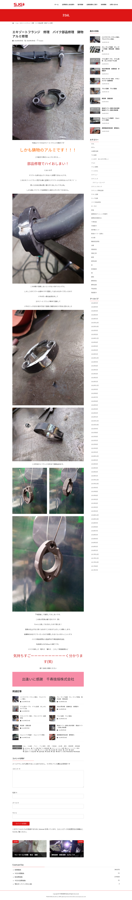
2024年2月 (94, 350)
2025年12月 (95, 322)
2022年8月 (94, 393)
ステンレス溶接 (44, 750)
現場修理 (94, 249)
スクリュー (94, 175)
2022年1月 (94, 417)
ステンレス (94, 178)
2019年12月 (95, 479)
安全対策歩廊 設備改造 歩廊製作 (67, 706)
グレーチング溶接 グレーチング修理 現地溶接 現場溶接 (110, 49)
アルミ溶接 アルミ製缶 (64, 716)
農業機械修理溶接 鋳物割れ (65, 735)
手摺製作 (94, 226)
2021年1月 (94, 452)
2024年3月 (94, 346)
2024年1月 (94, 354)
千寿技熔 (54, 746)
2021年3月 (94, 448)
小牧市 (66, 750)
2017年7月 (94, 570)
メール (15, 803)
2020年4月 (94, 464)
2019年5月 (94, 499)
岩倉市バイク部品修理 (30, 751)
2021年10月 (95, 425)
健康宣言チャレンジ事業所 (99, 214)
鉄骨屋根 (94, 269)
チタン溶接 (94, 194)
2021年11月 (95, 421)
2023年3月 (94, 373)
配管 (92, 257)
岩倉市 (72, 750)
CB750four (27, 748)
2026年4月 (94, 307)
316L (24, 746)
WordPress (56, 896)
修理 (48, 746)
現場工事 (94, 253)
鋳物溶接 (77, 746)
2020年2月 (94, 472)
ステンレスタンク (96, 186)
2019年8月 (94, 491)
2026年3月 (94, 311)
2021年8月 (94, 432)
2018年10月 (95, 519)
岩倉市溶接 (41, 751)
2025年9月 (94, 330)
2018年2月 (94, 546)
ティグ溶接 (94, 198)
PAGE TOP (127, 871)
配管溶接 (94, 261)
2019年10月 (95, 483)
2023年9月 (94, 362)
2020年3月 (94, 468)
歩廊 (92, 245)
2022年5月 (94, 405)
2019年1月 (94, 511)
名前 (14, 793)
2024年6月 (94, 342)
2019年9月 (94, 487)
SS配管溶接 (94, 151)
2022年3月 (94, 409)
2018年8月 (94, 527)
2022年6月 (94, 401)
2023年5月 (94, 370)
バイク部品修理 (96, 202)
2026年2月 (94, 315)
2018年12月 (95, 515)
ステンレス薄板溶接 (97, 190)
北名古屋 (52, 750)
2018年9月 (94, 523)
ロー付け (94, 206)
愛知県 (48, 751)
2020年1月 (94, 476)
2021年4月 (94, 444)
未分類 (60, 746)
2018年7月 (94, 531)
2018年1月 (94, 550)
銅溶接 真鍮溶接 (25, 725)
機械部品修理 (95, 241)
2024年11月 (95, 338)
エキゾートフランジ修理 (58, 748)
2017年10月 (95, 562)
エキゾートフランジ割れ (73, 748)
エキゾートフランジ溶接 (31, 750)
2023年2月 (94, 377)
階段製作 (94, 292)
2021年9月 (94, 428)
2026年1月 (94, 318)
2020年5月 (94, 460)
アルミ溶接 (36, 748)
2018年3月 (94, 542)
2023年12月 (95, 358)
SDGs (93, 147)
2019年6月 (94, 495)
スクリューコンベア (99, 182)
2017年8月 (94, 566)
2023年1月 (94, 381)
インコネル (94, 171)
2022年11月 (95, 385)
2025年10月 (95, 326)
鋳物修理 (71, 746)
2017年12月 (95, 554)
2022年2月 (94, 413)
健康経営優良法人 (96, 218)
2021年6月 (94, 436)
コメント (16, 769)
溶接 (54, 751)
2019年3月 (94, 503)
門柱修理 (94, 288)
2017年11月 (95, 558)
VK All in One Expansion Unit (78, 896)
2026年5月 (94, 303)
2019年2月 (94, 507)
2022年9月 (94, 389)
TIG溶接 (30, 746)
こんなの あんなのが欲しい (100, 159)
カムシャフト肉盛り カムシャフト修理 (32, 735)
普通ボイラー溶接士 (97, 233)
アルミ (35, 746)
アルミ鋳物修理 (45, 748)
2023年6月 (94, 366)
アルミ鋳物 (42, 746)
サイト (14, 813)
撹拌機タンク (95, 229)
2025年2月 (94, 334)
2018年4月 (94, 538)
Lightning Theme (65, 896)
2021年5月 (94, 440)
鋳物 (65, 746)
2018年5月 (94, 535)
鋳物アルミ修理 (61, 751)
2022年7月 (94, 397)
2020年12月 (95, 456)
